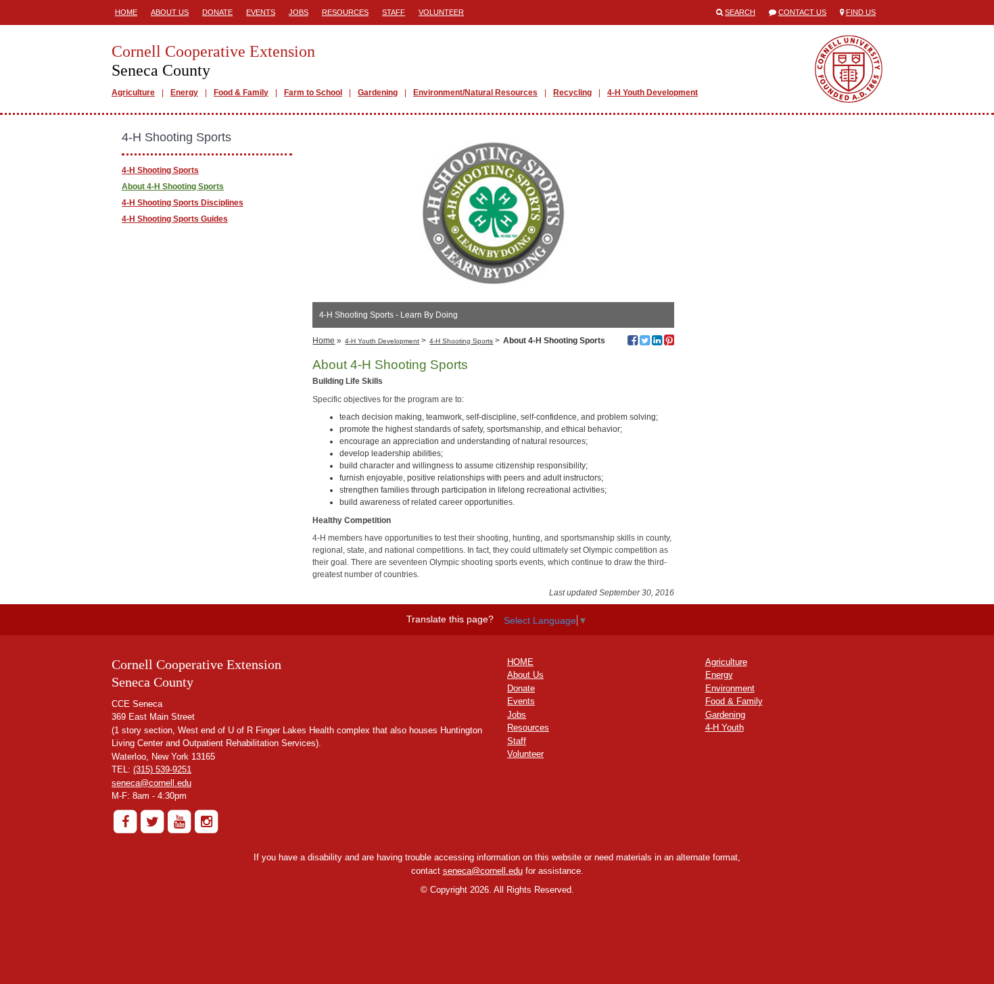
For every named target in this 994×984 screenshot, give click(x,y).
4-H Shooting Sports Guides (175, 219)
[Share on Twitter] (645, 342)
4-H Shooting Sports (461, 341)
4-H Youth (724, 727)
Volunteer (441, 12)
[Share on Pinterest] (669, 342)
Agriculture (133, 92)
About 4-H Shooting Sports (173, 186)
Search (740, 12)
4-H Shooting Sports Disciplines (182, 202)
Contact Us (802, 12)
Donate (217, 12)
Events (260, 12)
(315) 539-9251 (162, 769)
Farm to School (313, 92)
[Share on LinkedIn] (657, 342)
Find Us (861, 12)
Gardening (378, 92)
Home (126, 12)
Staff (393, 12)
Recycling (572, 92)
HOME (520, 662)
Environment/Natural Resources (475, 92)
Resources (345, 12)
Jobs (298, 12)
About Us (170, 12)
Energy (184, 92)
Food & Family (241, 92)
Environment (730, 688)
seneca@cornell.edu (151, 783)
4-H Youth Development (652, 92)
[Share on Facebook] (633, 342)
